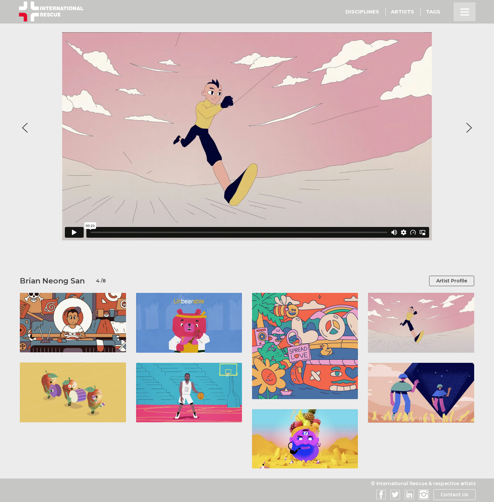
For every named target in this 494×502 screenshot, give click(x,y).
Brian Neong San (52, 280)
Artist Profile (451, 281)
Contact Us (454, 495)
